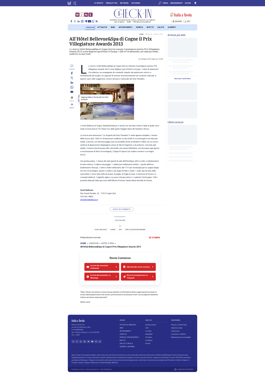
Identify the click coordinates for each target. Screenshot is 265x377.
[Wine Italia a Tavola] (84, 14)
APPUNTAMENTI (125, 27)
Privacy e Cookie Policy (179, 325)
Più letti (147, 343)
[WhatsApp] (93, 21)
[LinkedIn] (78, 21)
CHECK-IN (90, 27)
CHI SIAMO (135, 3)
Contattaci (148, 340)
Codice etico (175, 331)
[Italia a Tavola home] (94, 320)
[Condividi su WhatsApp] (71, 87)
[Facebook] (71, 21)
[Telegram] (85, 21)
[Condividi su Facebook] (71, 73)
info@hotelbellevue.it (89, 200)
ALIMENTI (172, 27)
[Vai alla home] (71, 27)
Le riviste (148, 331)
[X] (75, 21)
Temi (147, 328)
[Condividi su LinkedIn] (71, 82)
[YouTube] (89, 21)
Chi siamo (148, 337)
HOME (141, 34)
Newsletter (149, 334)
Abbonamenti (176, 3)
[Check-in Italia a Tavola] (181, 14)
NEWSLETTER (111, 3)
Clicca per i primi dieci (182, 79)
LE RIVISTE (98, 3)
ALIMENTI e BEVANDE (127, 347)
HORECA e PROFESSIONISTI (129, 337)
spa (120, 229)
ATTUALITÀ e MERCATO (128, 325)
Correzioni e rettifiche (178, 334)
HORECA (139, 27)
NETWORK (124, 3)
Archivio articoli (150, 325)
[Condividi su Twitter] (71, 77)
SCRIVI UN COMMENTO (122, 209)
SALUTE (160, 27)
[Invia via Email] (71, 91)
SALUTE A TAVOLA (126, 343)
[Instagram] (82, 21)
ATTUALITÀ (102, 27)
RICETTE (150, 27)
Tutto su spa (120, 220)
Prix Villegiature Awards (135, 229)
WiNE (113, 27)
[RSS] (96, 21)
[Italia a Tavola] (132, 13)
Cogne (112, 229)
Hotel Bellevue (101, 229)
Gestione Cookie (176, 328)
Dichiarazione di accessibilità (181, 337)
